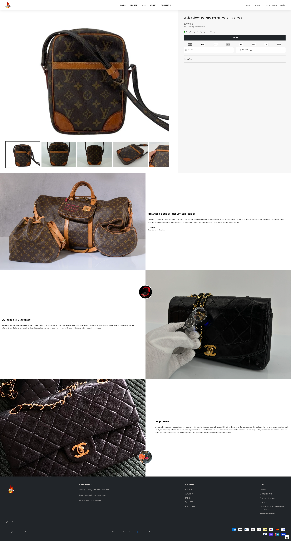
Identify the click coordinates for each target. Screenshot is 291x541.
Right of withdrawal (268, 498)
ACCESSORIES (166, 5)
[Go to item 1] (22, 154)
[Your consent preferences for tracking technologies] (287, 537)
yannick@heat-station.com (95, 495)
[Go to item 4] (130, 154)
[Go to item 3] (94, 154)
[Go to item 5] (166, 154)
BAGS (144, 5)
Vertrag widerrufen (267, 513)
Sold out (235, 38)
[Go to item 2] (58, 154)
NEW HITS (133, 5)
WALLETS (153, 5)
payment (263, 502)
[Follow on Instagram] (6, 522)
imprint (263, 490)
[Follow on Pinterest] (12, 522)
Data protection (266, 494)
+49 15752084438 (93, 500)
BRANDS (123, 5)
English (257, 5)
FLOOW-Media (146, 532)
